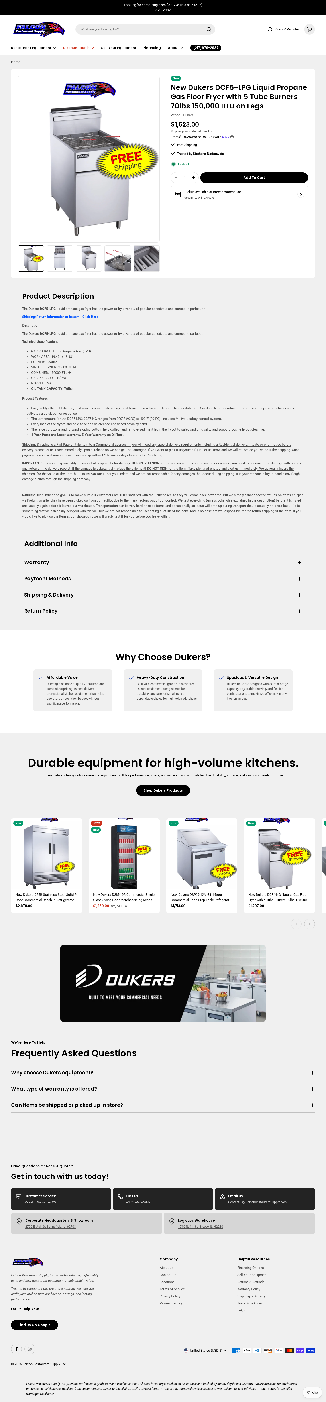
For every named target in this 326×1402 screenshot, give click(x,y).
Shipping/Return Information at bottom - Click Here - (61, 317)
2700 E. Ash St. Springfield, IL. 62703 (50, 1226)
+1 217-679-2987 (138, 1202)
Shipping (177, 131)
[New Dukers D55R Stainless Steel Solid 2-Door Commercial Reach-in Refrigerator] (46, 853)
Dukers (188, 115)
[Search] (209, 29)
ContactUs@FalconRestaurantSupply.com (257, 1202)
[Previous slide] (296, 924)
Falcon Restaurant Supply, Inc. (45, 1364)
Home (15, 62)
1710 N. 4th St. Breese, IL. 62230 (200, 1226)
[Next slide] (309, 924)
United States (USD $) (206, 1351)
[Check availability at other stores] (300, 194)
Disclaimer (47, 1394)
